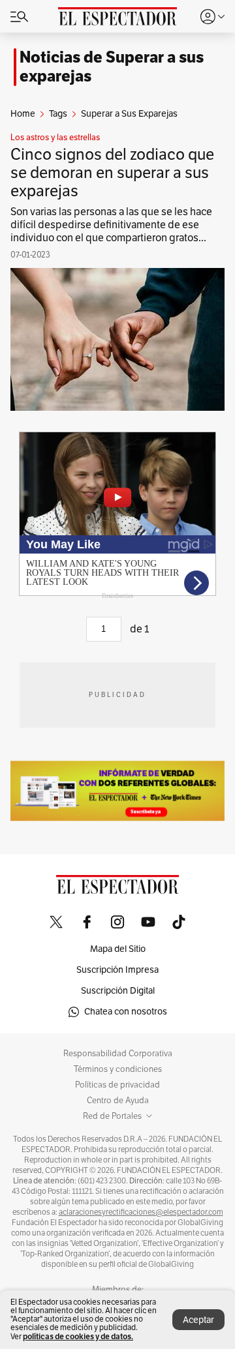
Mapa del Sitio (118, 949)
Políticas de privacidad (117, 1085)
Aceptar (198, 1320)
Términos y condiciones (118, 1069)
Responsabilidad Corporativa (117, 1053)
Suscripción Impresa (117, 969)
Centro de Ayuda (118, 1100)
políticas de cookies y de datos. (78, 1336)
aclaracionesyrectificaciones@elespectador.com (141, 1212)
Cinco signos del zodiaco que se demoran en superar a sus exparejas (112, 173)
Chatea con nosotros (125, 1011)
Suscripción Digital (118, 990)
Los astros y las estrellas (55, 137)
